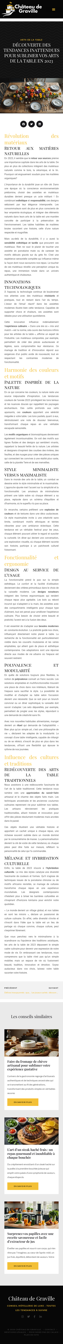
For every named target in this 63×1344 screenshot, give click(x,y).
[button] (54, 9)
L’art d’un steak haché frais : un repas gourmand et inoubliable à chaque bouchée (31, 1153)
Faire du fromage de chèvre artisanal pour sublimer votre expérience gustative (28, 1065)
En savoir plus (23, 1102)
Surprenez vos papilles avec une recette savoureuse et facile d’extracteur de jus (30, 1237)
